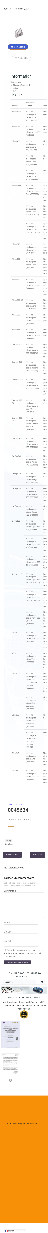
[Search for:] (19, 982)
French (11, 1231)
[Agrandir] (10, 1080)
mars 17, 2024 (23, 9)
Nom (7, 922)
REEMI (9, 9)
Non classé (9, 844)
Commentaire (11, 891)
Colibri (40, 1123)
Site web (8, 941)
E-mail (7, 932)
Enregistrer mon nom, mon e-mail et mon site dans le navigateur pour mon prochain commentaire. (23, 953)
